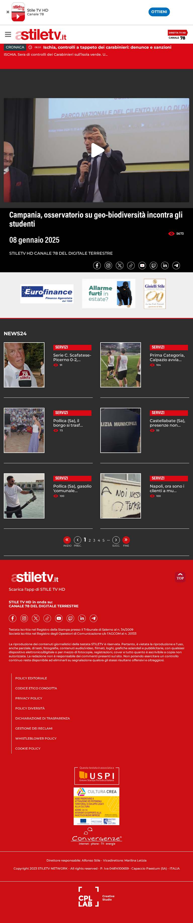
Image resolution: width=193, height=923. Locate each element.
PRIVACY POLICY (28, 698)
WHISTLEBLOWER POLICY (36, 738)
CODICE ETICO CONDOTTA (36, 688)
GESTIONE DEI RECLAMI (34, 728)
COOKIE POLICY (27, 748)
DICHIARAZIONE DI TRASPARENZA (42, 718)
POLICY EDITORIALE (31, 678)
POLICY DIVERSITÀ (30, 708)
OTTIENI (159, 11)
